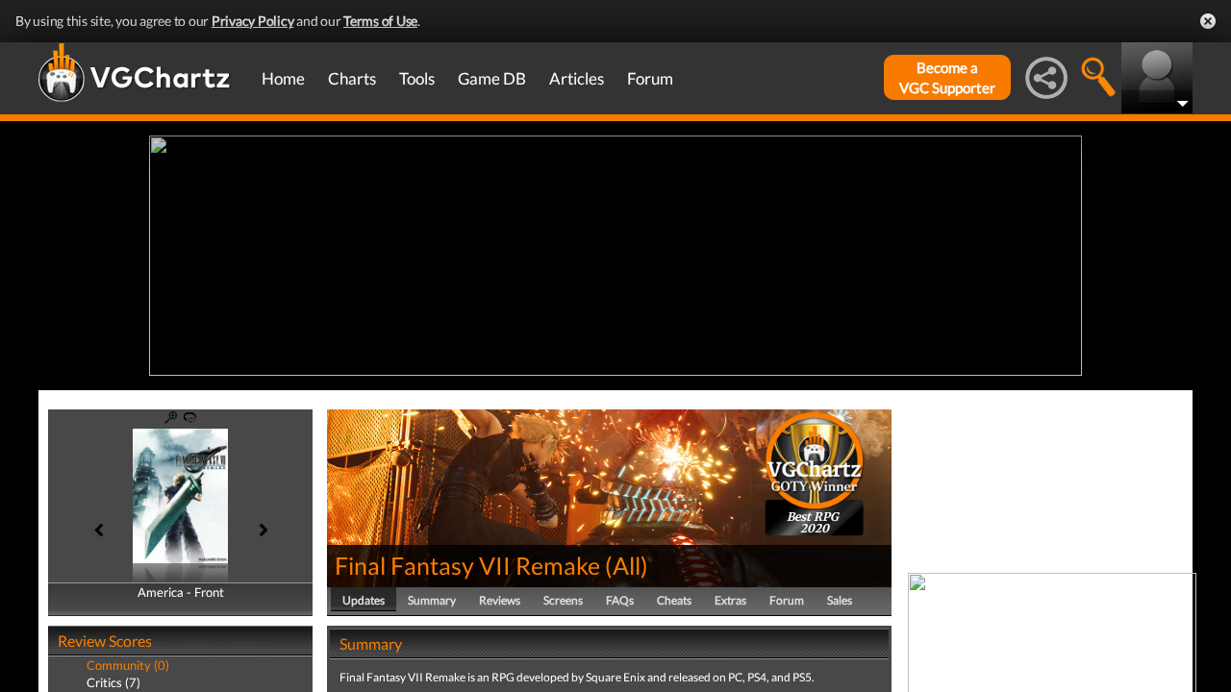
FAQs (620, 600)
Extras (730, 600)
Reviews (499, 600)
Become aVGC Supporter (947, 77)
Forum (650, 78)
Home (283, 78)
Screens (563, 600)
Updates (363, 600)
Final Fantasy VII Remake (467, 565)
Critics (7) (113, 682)
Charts (352, 78)
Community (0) (128, 665)
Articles (576, 78)
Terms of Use (380, 20)
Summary (432, 600)
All (627, 565)
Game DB (492, 78)
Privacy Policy (253, 20)
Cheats (674, 600)
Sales (839, 600)
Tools (417, 78)
